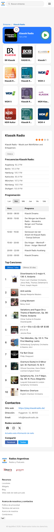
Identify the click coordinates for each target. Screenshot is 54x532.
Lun (9, 201)
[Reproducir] (45, 35)
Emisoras (6, 24)
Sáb (44, 201)
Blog (4, 489)
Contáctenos (7, 514)
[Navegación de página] (49, 3)
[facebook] (7, 428)
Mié (23, 201)
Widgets (5, 486)
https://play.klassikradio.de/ (32, 408)
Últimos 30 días (29, 267)
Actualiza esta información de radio (19, 433)
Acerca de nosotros (10, 511)
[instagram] (13, 428)
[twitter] (19, 428)
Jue (30, 201)
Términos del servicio (10, 508)
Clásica (10, 154)
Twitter (23, 442)
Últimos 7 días (12, 267)
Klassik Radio (19, 24)
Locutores (6, 483)
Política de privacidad (11, 505)
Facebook (11, 442)
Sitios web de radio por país (13, 493)
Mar (16, 201)
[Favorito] (16, 30)
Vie (37, 201)
